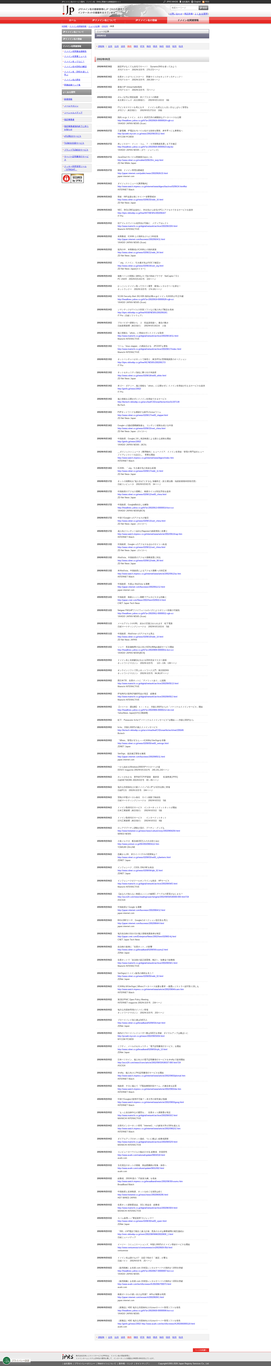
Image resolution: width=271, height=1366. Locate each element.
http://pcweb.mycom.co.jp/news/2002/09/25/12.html (141, 133)
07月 (142, 46)
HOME (64, 26)
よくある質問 (201, 14)
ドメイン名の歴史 (72, 80)
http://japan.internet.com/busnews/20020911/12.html (141, 587)
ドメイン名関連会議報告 (75, 51)
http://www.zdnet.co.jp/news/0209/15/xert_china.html (141, 428)
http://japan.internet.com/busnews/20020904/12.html (141, 910)
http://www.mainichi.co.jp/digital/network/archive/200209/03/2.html (147, 1115)
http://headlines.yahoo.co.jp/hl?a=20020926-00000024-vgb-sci (146, 120)
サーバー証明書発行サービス (76, 158)
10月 (123, 46)
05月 (155, 46)
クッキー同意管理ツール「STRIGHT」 (75, 168)
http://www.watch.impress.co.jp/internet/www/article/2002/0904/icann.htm (151, 989)
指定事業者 (69, 119)
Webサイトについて (107, 1363)
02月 (174, 46)
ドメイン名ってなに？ (74, 61)
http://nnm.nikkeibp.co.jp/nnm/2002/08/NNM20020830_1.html (145, 1234)
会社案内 (186, 2)
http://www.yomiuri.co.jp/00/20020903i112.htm (138, 844)
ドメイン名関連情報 (188, 20)
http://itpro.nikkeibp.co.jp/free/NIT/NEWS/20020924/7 (142, 213)
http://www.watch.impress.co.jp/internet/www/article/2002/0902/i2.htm (149, 1128)
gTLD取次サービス (72, 136)
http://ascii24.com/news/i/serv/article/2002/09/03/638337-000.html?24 (149, 1062)
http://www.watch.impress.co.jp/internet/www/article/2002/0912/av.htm (149, 574)
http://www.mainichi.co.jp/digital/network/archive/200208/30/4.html (147, 1208)
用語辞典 (188, 14)
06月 (149, 46)
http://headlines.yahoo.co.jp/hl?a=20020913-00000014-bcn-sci (146, 508)
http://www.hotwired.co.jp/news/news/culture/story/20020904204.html (149, 831)
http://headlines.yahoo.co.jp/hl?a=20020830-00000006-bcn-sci (146, 1310)
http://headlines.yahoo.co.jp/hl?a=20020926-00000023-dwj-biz (145, 147)
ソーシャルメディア (73, 112)
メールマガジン (71, 106)
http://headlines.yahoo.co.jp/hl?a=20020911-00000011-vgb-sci (145, 613)
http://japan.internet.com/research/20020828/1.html (141, 1297)
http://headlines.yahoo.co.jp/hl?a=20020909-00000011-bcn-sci (146, 650)
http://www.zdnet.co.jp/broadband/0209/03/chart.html (141, 1023)
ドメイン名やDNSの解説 (75, 66)
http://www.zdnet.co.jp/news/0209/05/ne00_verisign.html (143, 743)
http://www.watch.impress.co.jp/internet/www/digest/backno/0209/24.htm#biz (152, 186)
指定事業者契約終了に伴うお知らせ (76, 127)
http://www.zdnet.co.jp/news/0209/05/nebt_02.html (140, 976)
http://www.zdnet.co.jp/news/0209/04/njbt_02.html (140, 870)
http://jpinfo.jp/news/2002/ (129, 389)
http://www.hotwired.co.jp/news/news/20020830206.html (143, 1195)
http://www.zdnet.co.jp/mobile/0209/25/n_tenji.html (140, 160)
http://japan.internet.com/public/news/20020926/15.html (143, 173)
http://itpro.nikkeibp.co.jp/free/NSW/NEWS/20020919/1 (142, 312)
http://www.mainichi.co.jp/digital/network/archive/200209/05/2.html (147, 696)
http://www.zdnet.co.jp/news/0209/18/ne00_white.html (142, 375)
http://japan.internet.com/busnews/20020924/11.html (141, 239)
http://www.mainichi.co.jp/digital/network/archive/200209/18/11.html (148, 336)
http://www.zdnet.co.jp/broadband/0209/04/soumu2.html (143, 950)
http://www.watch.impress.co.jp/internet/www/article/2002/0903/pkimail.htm (151, 1076)
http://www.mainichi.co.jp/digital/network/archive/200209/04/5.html (147, 883)
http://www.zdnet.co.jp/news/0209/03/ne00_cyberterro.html (144, 857)
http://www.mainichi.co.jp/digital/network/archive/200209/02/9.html (147, 1142)
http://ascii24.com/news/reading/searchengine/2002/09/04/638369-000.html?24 (153, 897)
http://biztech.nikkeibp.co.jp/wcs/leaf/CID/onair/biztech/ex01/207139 (148, 402)
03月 (168, 46)
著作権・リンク (126, 1363)
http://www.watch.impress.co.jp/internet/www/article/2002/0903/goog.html (151, 1102)
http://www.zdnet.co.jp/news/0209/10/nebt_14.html (140, 637)
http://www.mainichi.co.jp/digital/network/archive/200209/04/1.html (147, 963)
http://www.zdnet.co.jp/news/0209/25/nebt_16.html (140, 199)
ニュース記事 (94, 26)
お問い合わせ (176, 14)
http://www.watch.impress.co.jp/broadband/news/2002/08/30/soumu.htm (150, 1181)
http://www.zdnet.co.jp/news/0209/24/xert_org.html (140, 266)
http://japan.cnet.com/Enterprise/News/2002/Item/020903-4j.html (147, 936)
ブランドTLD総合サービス (76, 150)
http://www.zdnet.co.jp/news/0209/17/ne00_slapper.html (143, 415)
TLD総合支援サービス (74, 143)
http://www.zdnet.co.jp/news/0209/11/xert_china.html (141, 547)
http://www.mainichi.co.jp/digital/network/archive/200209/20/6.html (147, 226)
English (197, 2)
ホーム (72, 20)
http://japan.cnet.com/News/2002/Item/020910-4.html (142, 600)
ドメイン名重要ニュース (75, 56)
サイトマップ (142, 1363)
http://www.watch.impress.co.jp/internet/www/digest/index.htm (146, 458)
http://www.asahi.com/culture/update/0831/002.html (141, 1168)
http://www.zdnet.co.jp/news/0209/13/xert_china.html (141, 521)
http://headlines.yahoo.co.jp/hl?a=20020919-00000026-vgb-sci (146, 299)
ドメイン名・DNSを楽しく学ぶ (76, 73)
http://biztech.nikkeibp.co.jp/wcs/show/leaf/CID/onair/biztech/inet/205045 (151, 730)
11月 (116, 46)
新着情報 (68, 99)
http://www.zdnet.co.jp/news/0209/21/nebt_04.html (140, 252)
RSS (207, 2)
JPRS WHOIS (172, 2)
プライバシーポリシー (85, 1363)
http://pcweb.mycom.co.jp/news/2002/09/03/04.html (141, 1036)
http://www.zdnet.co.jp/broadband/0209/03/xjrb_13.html (142, 1049)
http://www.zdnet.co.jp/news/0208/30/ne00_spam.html (142, 1221)
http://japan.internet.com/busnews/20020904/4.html (141, 923)
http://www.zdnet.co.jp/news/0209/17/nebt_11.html (140, 471)
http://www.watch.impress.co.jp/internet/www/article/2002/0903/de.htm (149, 1089)
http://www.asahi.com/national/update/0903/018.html (141, 1155)
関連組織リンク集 (72, 85)
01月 (181, 46)
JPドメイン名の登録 (146, 20)
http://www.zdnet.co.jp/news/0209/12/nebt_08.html (140, 560)
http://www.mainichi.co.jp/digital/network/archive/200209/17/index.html (149, 349)
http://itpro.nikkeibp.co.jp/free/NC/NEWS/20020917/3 (141, 362)
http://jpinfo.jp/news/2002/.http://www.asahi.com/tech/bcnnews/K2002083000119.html (156, 1324)
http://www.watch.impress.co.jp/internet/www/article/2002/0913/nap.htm (150, 534)
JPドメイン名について (104, 20)
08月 (136, 46)
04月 (161, 46)
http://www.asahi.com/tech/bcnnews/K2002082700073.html (144, 1284)
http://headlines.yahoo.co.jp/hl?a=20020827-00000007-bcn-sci (146, 1271)
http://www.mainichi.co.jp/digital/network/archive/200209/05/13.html (148, 683)
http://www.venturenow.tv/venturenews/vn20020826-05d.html (145, 1247)
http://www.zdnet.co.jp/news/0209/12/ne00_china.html (142, 494)
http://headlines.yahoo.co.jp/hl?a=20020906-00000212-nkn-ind (146, 710)
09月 (129, 46)
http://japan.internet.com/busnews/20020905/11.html (141, 757)
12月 (110, 46)
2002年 (105, 26)
